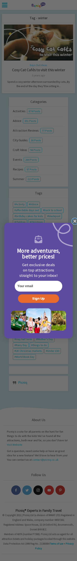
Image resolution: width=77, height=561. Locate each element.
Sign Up (38, 298)
